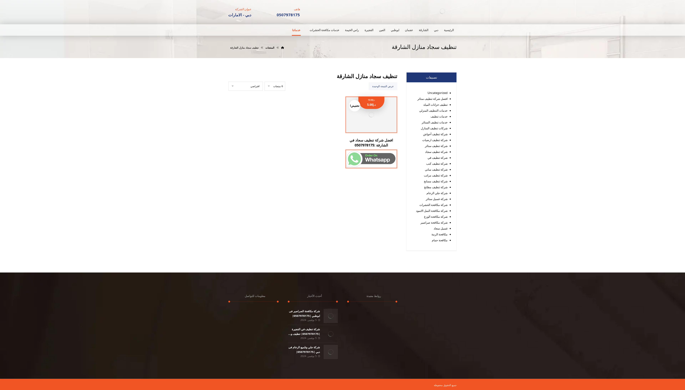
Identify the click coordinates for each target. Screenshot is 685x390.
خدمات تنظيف (439, 116)
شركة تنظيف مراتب (436, 175)
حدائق (389, 321)
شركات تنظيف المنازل (434, 128)
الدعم (364, 326)
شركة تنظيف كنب (437, 164)
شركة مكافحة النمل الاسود (432, 211)
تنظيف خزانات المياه (435, 105)
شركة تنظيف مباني (436, 169)
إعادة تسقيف (359, 311)
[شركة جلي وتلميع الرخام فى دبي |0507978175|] (331, 352)
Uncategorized (438, 93)
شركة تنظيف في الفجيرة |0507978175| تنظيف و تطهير (305, 333)
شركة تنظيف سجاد (436, 152)
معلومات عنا (386, 341)
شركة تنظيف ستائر (436, 146)
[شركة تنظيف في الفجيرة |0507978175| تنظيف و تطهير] (331, 334)
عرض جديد (387, 336)
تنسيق (363, 321)
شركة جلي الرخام (437, 193)
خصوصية (388, 331)
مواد (364, 331)
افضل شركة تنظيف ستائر (432, 99)
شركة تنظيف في (438, 158)
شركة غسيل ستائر (437, 199)
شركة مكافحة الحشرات (433, 205)
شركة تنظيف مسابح (436, 181)
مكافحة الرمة (440, 234)
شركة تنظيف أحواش (435, 134)
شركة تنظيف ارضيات (435, 140)
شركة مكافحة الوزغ (436, 217)
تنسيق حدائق (359, 316)
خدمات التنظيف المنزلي (433, 110)
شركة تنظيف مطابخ (436, 187)
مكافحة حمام (440, 240)
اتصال (390, 346)
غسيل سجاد (441, 228)
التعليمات (362, 341)
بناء (391, 326)
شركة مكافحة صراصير (434, 222)
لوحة (390, 316)
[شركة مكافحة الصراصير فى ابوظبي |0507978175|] (331, 316)
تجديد (390, 311)
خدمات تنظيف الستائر (435, 122)
